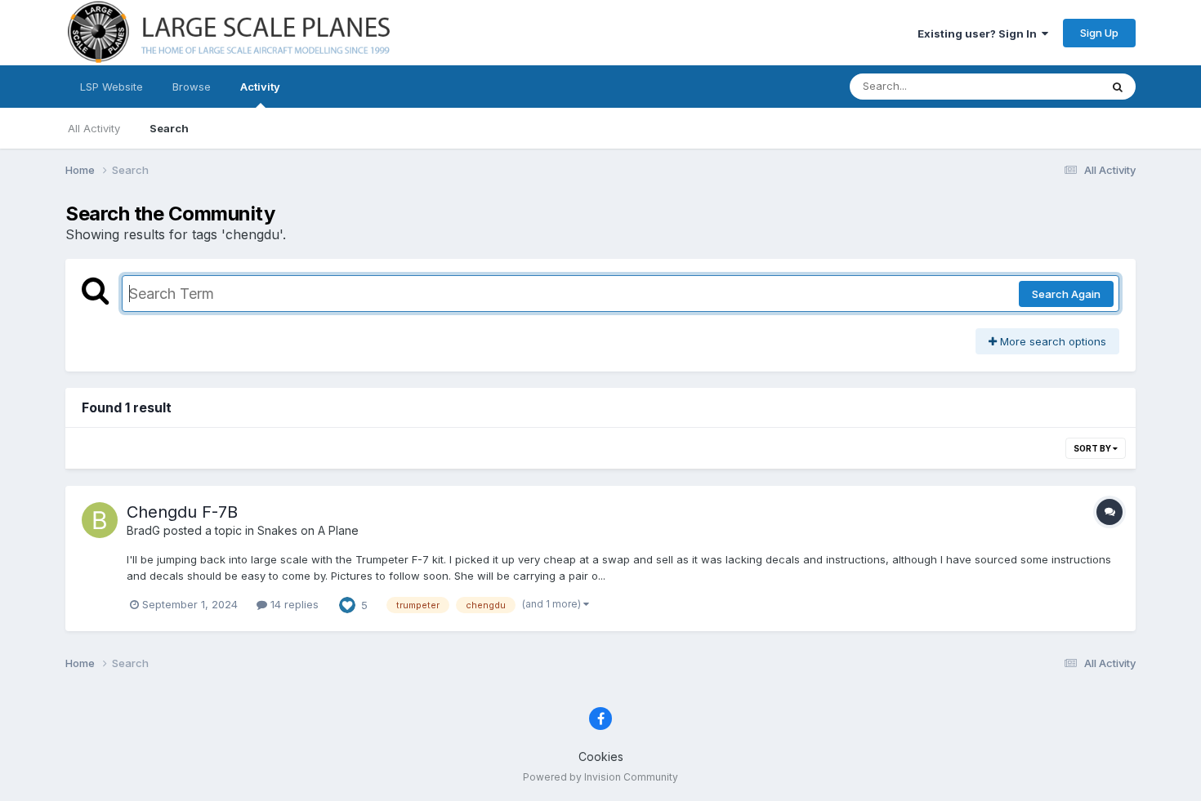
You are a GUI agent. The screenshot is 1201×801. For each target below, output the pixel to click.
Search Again (1066, 293)
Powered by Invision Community (600, 777)
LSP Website (111, 86)
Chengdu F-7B (182, 512)
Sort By (1093, 448)
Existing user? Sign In (979, 33)
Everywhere (1049, 86)
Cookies (600, 756)
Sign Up (1099, 32)
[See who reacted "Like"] (347, 603)
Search (169, 128)
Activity (260, 86)
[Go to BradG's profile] (100, 520)
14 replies (293, 604)
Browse (191, 86)
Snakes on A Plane (308, 530)
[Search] (1118, 86)
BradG (143, 530)
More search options (1051, 341)
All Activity (94, 128)
